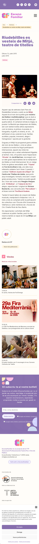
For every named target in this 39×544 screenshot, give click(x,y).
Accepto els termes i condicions (28, 416)
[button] (36, 507)
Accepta (19, 527)
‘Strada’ (5, 157)
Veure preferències (19, 537)
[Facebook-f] (18, 4)
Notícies (11, 25)
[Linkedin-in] (29, 4)
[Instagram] (21, 4)
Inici (4, 25)
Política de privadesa (24, 541)
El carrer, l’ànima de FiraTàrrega (12, 292)
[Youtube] (25, 4)
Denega (19, 532)
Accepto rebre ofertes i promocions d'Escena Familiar (20, 421)
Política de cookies (13, 541)
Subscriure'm (8, 416)
